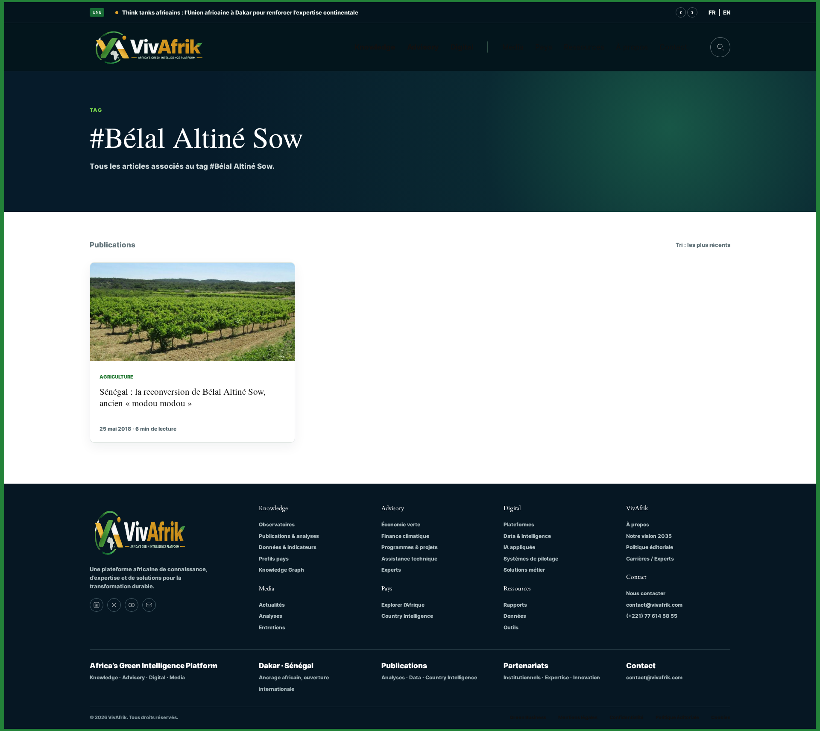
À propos (632, 47)
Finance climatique (405, 536)
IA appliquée (519, 547)
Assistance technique (409, 558)
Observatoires (277, 524)
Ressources (584, 47)
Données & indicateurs (287, 547)
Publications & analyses (289, 536)
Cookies (720, 717)
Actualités (272, 605)
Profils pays (274, 558)
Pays (543, 47)
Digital (462, 47)
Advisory (423, 47)
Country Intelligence (407, 616)
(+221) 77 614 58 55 (651, 616)
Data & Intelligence (527, 536)
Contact (673, 47)
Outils (511, 627)
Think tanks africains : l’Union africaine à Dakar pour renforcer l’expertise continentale (240, 12)
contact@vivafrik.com (654, 605)
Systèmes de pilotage (531, 558)
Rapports (515, 605)
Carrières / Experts (650, 558)
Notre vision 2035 (649, 536)
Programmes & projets (409, 547)
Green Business (528, 717)
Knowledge (374, 47)
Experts (391, 570)
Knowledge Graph (281, 570)
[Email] (149, 605)
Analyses (270, 616)
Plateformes (519, 524)
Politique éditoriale (649, 547)
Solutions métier (524, 570)
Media (513, 47)
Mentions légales (577, 717)
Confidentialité (626, 717)
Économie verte (400, 524)
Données (515, 616)
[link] (96, 605)
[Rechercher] (720, 47)
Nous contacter (645, 593)
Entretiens (272, 627)
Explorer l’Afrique (403, 605)
